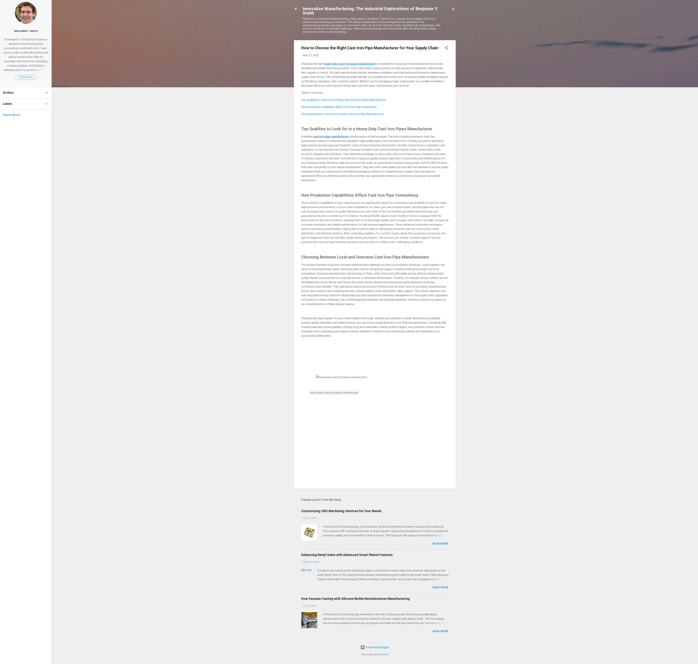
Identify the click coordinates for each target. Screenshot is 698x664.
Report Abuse (11, 115)
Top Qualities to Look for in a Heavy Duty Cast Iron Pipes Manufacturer (343, 99)
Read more (440, 543)
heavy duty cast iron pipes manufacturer (334, 392)
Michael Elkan (383, 654)
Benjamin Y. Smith (26, 30)
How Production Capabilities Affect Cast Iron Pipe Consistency (339, 107)
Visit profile (26, 77)
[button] (446, 48)
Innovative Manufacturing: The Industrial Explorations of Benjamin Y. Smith (370, 11)
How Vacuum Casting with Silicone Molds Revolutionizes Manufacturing (355, 599)
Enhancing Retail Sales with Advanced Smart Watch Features (347, 555)
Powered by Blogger (377, 647)
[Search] (453, 9)
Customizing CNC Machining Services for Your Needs (341, 511)
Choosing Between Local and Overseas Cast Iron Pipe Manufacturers (342, 114)
